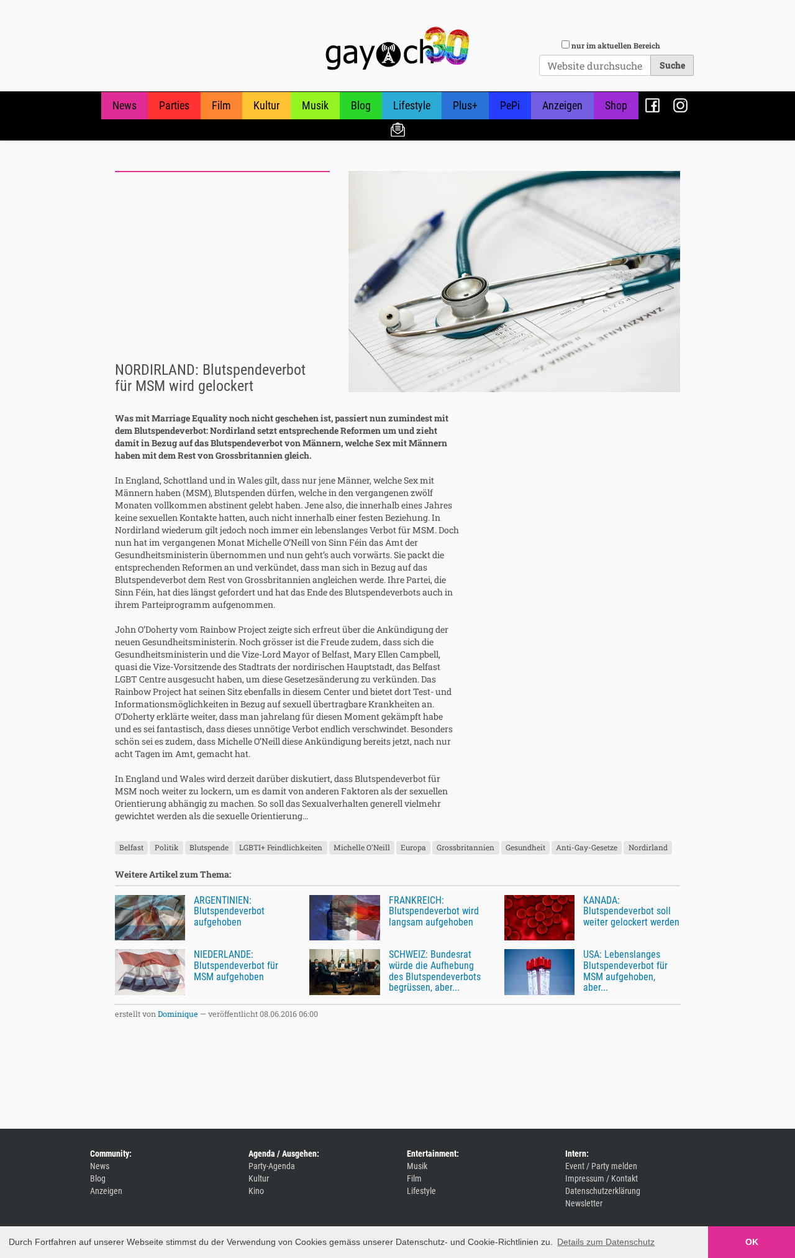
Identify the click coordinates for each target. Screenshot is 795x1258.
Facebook (652, 105)
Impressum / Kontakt (601, 1178)
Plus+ (465, 105)
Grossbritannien (465, 848)
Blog (361, 105)
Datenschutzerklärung (602, 1191)
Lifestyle (411, 105)
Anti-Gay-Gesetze (586, 848)
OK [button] (751, 1242)
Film (221, 105)
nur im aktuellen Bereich (615, 45)
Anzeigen (562, 105)
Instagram (680, 105)
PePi (510, 105)
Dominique (178, 1014)
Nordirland (648, 848)
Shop (616, 105)
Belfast (131, 848)
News (124, 105)
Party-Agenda (271, 1166)
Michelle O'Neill (362, 848)
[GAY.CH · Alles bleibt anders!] (397, 48)
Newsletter (398, 128)
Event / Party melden (601, 1166)
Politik (167, 848)
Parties (174, 105)
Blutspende (209, 848)
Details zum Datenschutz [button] (606, 1242)
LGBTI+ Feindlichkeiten (280, 848)
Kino (256, 1191)
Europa (413, 848)
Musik (315, 105)
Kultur (266, 105)
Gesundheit (525, 848)
